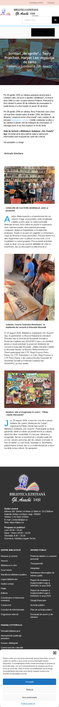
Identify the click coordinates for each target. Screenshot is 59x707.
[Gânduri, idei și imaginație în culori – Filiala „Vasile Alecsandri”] (29, 389)
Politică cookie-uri (28, 704)
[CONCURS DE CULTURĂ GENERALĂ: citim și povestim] (29, 185)
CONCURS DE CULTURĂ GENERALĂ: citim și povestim (27, 209)
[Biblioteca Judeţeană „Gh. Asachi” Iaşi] (19, 8)
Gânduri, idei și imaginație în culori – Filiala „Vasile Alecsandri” (27, 413)
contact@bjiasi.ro (19, 519)
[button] (54, 652)
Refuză (29, 689)
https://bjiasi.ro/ (17, 522)
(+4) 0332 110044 (19, 517)
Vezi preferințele (29, 697)
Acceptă (29, 682)
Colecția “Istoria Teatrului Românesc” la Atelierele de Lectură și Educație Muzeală (26, 326)
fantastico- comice (19, 120)
